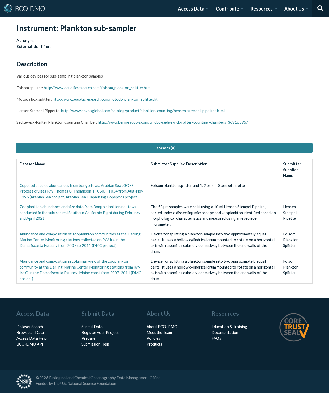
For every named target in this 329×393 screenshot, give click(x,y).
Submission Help (95, 344)
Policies (153, 338)
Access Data (191, 9)
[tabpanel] (164, 221)
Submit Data (92, 326)
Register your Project (100, 332)
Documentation (225, 332)
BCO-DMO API (29, 344)
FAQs (216, 338)
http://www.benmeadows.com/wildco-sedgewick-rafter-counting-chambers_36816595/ (173, 122)
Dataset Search (29, 326)
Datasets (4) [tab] (164, 148)
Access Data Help (31, 338)
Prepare (88, 338)
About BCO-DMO (162, 326)
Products (154, 344)
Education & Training (229, 326)
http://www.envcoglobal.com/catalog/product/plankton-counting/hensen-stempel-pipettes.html (143, 110)
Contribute (227, 9)
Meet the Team (159, 332)
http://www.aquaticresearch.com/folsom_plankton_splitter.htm (97, 87)
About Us (294, 9)
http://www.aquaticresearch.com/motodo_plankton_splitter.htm (106, 99)
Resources (262, 9)
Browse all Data (30, 332)
